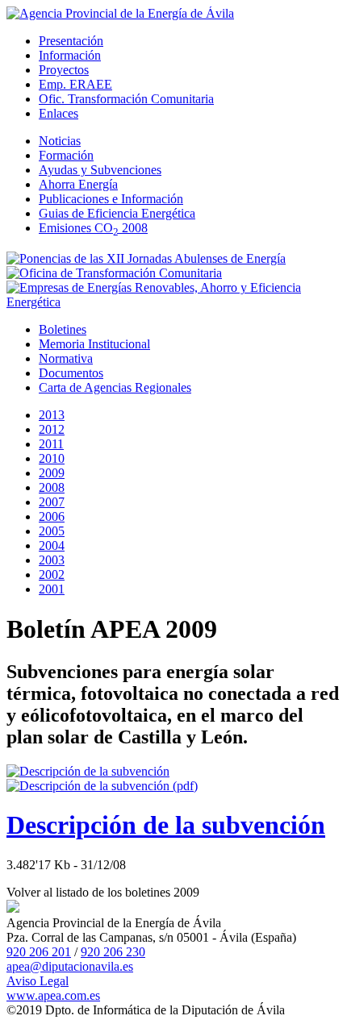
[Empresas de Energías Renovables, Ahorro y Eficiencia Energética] (173, 302)
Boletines (62, 329)
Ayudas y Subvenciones (100, 170)
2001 (52, 589)
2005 (52, 531)
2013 (52, 415)
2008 (52, 487)
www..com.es (53, 995)
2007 (52, 502)
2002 (52, 574)
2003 (52, 560)
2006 (52, 516)
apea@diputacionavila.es (69, 966)
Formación (66, 155)
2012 (52, 429)
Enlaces (58, 113)
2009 (52, 473)
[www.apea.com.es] (120, 13)
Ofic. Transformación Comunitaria (126, 99)
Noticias (60, 141)
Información (70, 55)
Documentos (71, 373)
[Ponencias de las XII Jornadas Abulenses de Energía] (146, 258)
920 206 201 (38, 952)
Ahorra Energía (78, 184)
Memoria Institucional (94, 344)
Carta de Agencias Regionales (115, 387)
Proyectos (64, 70)
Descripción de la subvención (165, 824)
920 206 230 (113, 952)
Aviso (37, 981)
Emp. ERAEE (75, 84)
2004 (52, 545)
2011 (51, 444)
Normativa (66, 358)
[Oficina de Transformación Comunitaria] (114, 273)
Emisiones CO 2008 (93, 228)
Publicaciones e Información (111, 199)
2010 (52, 458)
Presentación (71, 41)
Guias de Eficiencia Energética (117, 213)
